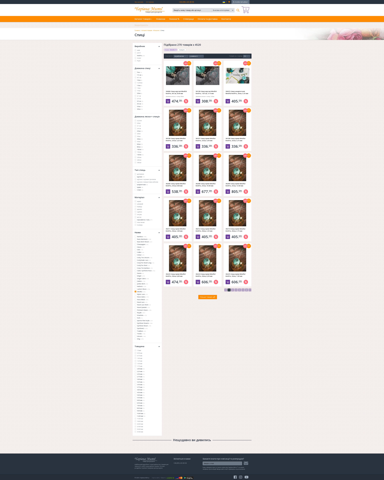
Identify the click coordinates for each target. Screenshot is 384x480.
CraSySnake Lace (143, 260)
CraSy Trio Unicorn (144, 257)
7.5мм (139, 350)
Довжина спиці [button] (142, 68)
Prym (138, 61)
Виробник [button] (140, 46)
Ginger (141, 276)
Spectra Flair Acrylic (144, 321)
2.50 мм (140, 374)
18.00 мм (140, 421)
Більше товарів (206, 297)
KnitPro (141, 55)
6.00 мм (140, 400)
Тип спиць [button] (140, 170)
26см (138, 134)
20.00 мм (140, 424)
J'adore (141, 281)
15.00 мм (140, 419)
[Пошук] (238, 10)
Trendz (141, 334)
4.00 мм (140, 390)
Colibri (140, 252)
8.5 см (139, 77)
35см (140, 106)
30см (138, 136)
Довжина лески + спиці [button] (147, 116)
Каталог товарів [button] (143, 19)
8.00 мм (140, 408)
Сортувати (169, 56)
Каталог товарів (147, 30)
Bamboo (141, 237)
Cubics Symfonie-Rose (146, 271)
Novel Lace (142, 302)
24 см (139, 128)
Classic (140, 247)
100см (140, 149)
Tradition (141, 331)
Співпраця (188, 19)
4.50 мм (140, 392)
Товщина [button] (139, 346)
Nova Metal (142, 299)
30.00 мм (140, 429)
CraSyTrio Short (143, 265)
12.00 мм (141, 416)
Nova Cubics (143, 297)
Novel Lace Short (144, 305)
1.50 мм (139, 363)
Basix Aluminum (144, 239)
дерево (139, 209)
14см (138, 88)
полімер (139, 225)
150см (139, 152)
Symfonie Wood (144, 326)
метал (139, 217)
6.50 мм (140, 403)
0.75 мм (139, 356)
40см (140, 109)
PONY (139, 58)
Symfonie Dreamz (144, 323)
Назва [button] (138, 232)
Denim (140, 273)
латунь (139, 214)
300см (139, 163)
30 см (140, 104)
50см (138, 141)
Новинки (160, 19)
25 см (140, 101)
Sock (139, 318)
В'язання (156, 30)
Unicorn (141, 336)
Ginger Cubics (143, 279)
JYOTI (139, 53)
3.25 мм (140, 382)
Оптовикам (150, 2)
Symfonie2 (142, 328)
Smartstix (142, 315)
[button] (225, 2)
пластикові (140, 222)
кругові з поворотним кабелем (147, 182)
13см (139, 85)
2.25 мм (140, 371)
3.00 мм (140, 379)
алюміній (140, 204)
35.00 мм (140, 432)
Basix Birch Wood (144, 242)
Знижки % (174, 19)
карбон (139, 212)
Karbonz (141, 286)
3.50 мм (140, 385)
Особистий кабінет (241, 2)
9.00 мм (140, 411)
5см (139, 72)
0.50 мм (139, 353)
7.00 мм (140, 405)
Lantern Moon (143, 289)
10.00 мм (141, 413)
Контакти (226, 19)
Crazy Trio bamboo (144, 268)
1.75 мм (139, 366)
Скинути (181, 50)
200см (139, 160)
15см (138, 91)
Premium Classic (144, 310)
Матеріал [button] (139, 197)
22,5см (139, 121)
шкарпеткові (142, 185)
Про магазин (139, 2)
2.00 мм (140, 369)
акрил (139, 201)
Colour (140, 255)
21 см (139, 96)
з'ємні (140, 190)
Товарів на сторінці (235, 56)
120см (140, 155)
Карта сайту (156, 478)
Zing (140, 339)
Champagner (142, 244)
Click (140, 250)
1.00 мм (139, 358)
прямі (140, 187)
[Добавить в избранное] (189, 63)
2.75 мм (140, 377)
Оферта (163, 478)
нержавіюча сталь (144, 220)
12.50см (139, 83)
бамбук (139, 207)
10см (139, 80)
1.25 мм (139, 361)
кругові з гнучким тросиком (146, 179)
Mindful (141, 292)
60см (140, 144)
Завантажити (141, 25)
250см (139, 157)
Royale (141, 313)
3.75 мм (140, 387)
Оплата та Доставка (207, 19)
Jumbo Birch (142, 284)
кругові (141, 177)
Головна (137, 30)
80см (140, 147)
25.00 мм (140, 427)
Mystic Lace (142, 294)
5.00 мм (140, 395)
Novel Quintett (143, 307)
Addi (138, 50)
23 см (139, 99)
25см (140, 131)
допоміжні (140, 174)
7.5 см (140, 75)
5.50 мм (140, 398)
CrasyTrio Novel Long (145, 263)
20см (139, 93)
